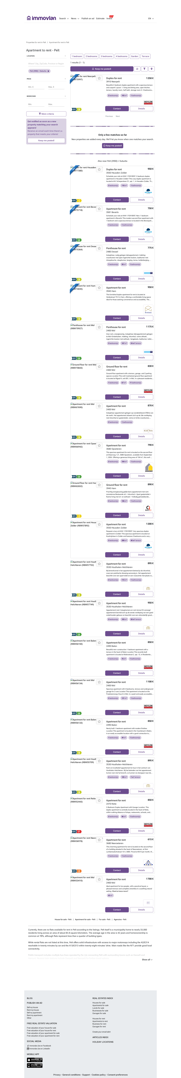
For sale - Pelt (104, 919)
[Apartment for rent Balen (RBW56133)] (86, 736)
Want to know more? (120, 891)
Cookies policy (99, 1075)
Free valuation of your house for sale (41, 1028)
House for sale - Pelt (63, 919)
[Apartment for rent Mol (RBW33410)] (86, 894)
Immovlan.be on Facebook (40, 1046)
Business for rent (99, 1024)
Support (86, 1075)
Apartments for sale (100, 1005)
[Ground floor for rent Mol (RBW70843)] (86, 381)
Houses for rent (98, 1019)
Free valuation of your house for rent (41, 1030)
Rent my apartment (34, 1015)
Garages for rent (99, 1026)
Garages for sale (99, 1013)
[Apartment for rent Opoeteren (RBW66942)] (86, 460)
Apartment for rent (116, 208)
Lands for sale (98, 1008)
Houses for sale (98, 1003)
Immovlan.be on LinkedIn (39, 1049)
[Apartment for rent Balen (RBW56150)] (86, 657)
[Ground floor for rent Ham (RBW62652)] (86, 500)
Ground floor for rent (116, 366)
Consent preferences (117, 1075)
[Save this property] (99, 78)
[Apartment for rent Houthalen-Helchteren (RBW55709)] (86, 776)
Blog (29, 998)
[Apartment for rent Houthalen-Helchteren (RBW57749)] (86, 618)
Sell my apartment (34, 1013)
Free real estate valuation (42, 1023)
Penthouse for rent (116, 248)
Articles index (100, 1037)
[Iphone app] (35, 1065)
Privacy (57, 1075)
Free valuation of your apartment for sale (43, 1033)
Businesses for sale (100, 1011)
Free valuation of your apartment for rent (43, 1036)
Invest (109, 18)
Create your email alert (101, 1032)
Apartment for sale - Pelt (85, 919)
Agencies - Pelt (120, 919)
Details (141, 108)
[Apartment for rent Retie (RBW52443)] (86, 815)
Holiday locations (102, 1042)
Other (29, 1018)
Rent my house (33, 1010)
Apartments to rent (100, 1021)
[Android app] (35, 1060)
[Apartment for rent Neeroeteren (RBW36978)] (86, 855)
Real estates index (102, 998)
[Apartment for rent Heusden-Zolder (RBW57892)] (86, 539)
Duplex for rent (114, 78)
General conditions (71, 1075)
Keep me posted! (46, 140)
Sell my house (32, 1007)
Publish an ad (87, 18)
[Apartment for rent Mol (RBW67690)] (86, 421)
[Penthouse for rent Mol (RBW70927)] (86, 342)
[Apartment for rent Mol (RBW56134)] (86, 697)
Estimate (100, 18)
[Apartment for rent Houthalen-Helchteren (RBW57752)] (86, 578)
